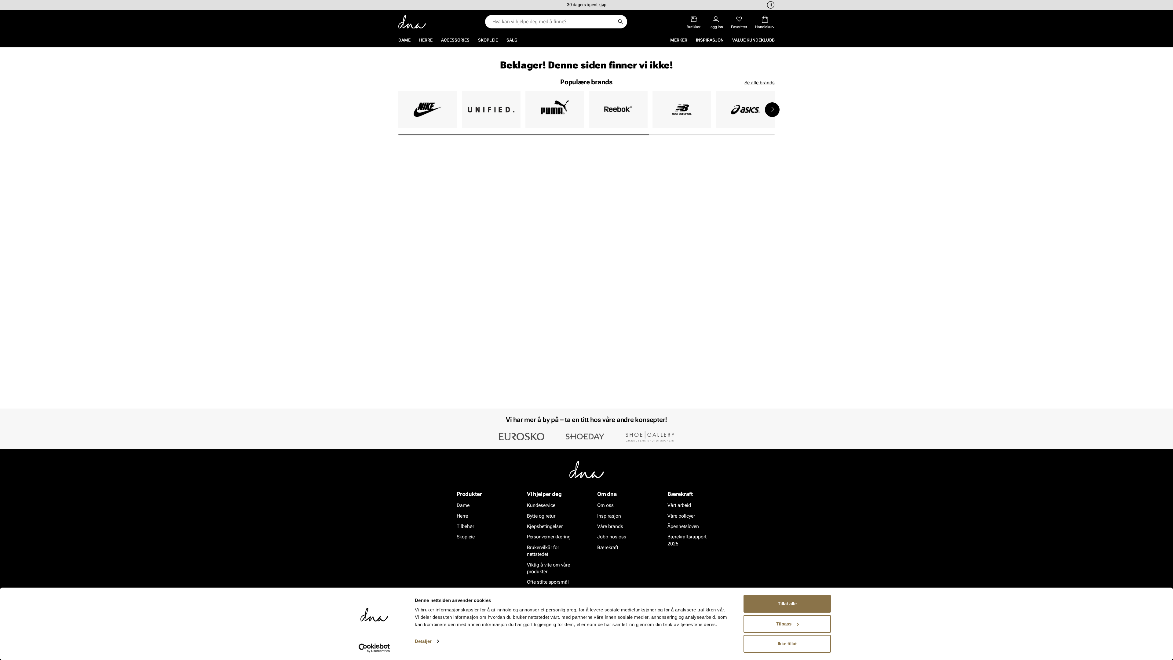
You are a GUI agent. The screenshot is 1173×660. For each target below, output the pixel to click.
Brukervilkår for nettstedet (543, 550)
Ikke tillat (787, 643)
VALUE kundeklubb (753, 40)
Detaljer (423, 641)
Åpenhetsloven (683, 526)
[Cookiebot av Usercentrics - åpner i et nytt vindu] (374, 648)
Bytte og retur (541, 516)
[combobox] (553, 21)
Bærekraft (607, 547)
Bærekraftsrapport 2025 (687, 540)
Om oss (605, 505)
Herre (426, 40)
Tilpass (783, 623)
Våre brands (610, 526)
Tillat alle (787, 603)
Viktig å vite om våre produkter (548, 568)
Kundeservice (541, 505)
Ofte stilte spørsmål (548, 582)
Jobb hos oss (611, 537)
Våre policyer (681, 516)
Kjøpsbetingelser (545, 526)
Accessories (455, 40)
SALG (511, 40)
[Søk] (620, 21)
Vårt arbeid (679, 505)
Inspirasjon (710, 40)
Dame (404, 40)
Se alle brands (759, 83)
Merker (678, 40)
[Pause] (770, 5)
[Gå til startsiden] (412, 22)
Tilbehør (465, 526)
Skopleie (488, 40)
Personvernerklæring (549, 537)
